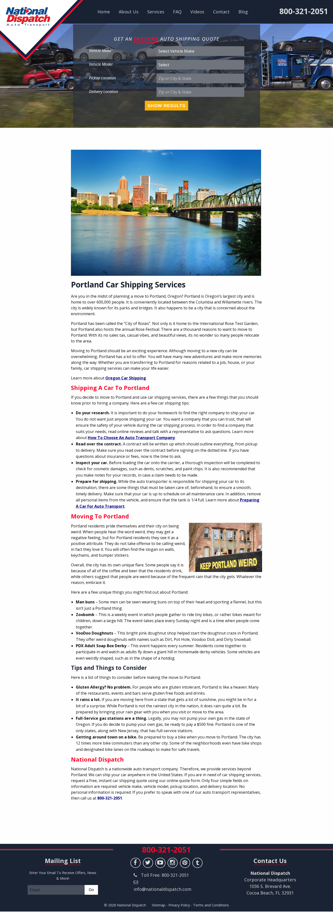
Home (104, 12)
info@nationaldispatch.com (162, 889)
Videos (197, 12)
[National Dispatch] (41, 30)
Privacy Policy (179, 905)
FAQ (177, 12)
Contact (221, 12)
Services (155, 12)
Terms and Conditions (211, 905)
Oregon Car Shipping (125, 378)
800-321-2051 (303, 11)
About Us (128, 12)
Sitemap (158, 905)
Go (91, 890)
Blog (243, 12)
